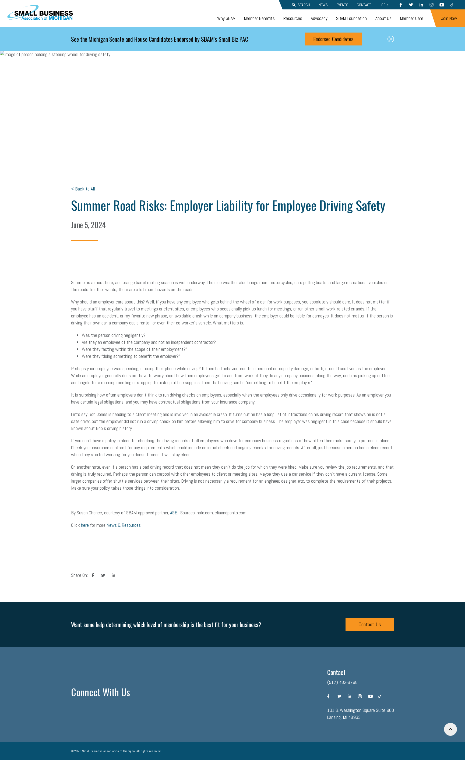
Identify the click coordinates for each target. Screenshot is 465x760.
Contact (364, 4)
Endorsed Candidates (333, 39)
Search (304, 4)
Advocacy (319, 18)
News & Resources (124, 525)
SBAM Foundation (351, 18)
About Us (383, 18)
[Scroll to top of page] (450, 729)
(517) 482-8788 (342, 682)
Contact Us (369, 624)
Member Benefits (259, 18)
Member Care (411, 18)
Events (342, 4)
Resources (292, 18)
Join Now (449, 18)
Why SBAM (226, 18)
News (323, 4)
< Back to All (83, 189)
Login (384, 4)
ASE (173, 513)
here (85, 525)
